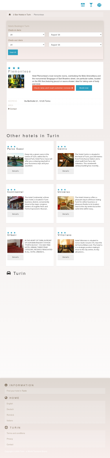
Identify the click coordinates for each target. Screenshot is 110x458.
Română (10, 414)
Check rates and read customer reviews (52, 88)
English (10, 403)
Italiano (10, 420)
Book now (84, 88)
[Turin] (19, 4)
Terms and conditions (16, 433)
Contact (13, 108)
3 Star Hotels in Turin (22, 14)
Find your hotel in (17, 390)
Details (15, 171)
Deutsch (10, 409)
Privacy (10, 438)
